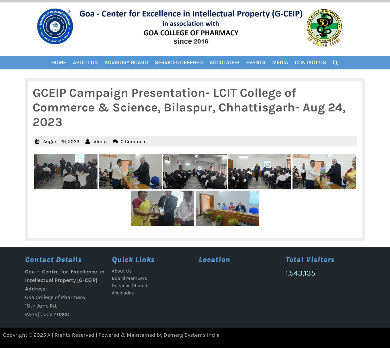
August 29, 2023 (61, 141)
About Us (85, 62)
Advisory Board (126, 62)
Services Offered (179, 62)
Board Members (129, 278)
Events (255, 62)
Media (280, 62)
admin (99, 141)
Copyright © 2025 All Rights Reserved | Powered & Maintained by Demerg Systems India (111, 335)
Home (58, 62)
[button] (336, 63)
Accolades (224, 62)
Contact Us (310, 62)
